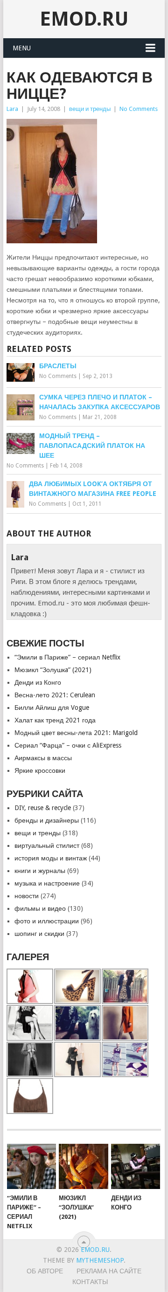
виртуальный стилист (46, 845)
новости (26, 896)
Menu (22, 48)
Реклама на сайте (109, 1271)
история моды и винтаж (50, 858)
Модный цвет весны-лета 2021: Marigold (76, 732)
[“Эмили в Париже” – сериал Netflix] (31, 1166)
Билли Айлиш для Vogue (51, 707)
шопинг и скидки (39, 933)
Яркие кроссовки (39, 770)
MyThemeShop (100, 1260)
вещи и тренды (90, 108)
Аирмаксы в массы (43, 758)
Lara (12, 108)
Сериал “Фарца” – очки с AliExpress (67, 745)
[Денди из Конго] (135, 1166)
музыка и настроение (47, 883)
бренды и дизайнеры (46, 820)
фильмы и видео (40, 908)
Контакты (90, 1281)
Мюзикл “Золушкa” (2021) (52, 669)
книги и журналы (39, 870)
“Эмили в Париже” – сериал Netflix (67, 657)
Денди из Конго (37, 682)
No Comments (138, 108)
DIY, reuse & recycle (42, 807)
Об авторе (45, 1271)
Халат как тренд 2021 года (55, 720)
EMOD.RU (84, 18)
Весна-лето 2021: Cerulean (54, 695)
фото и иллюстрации (46, 921)
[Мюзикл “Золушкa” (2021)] (83, 1166)
